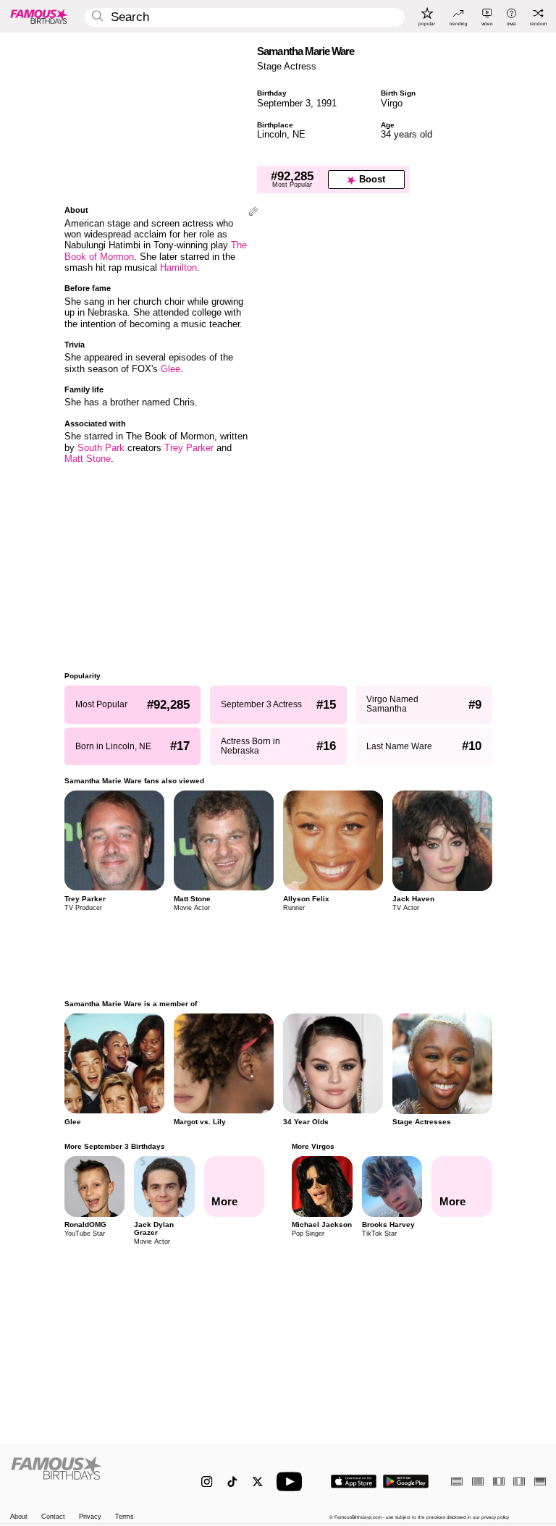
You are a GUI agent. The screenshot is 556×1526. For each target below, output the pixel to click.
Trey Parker (189, 447)
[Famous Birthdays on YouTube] (292, 1481)
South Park (101, 447)
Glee (170, 368)
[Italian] (519, 1481)
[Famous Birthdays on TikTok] (232, 1481)
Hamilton (178, 267)
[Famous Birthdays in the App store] (353, 1481)
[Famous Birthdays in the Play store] (406, 1481)
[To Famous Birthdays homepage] (39, 16)
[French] (499, 1481)
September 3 (284, 103)
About (19, 1517)
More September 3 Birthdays (114, 1146)
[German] (540, 1481)
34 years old (406, 134)
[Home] (90, 1475)
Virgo (392, 103)
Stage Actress (286, 66)
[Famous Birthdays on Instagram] (206, 1481)
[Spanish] (457, 1481)
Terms (124, 1517)
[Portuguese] (478, 1481)
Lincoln (272, 134)
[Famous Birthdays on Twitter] (257, 1481)
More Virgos (313, 1146)
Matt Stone (87, 458)
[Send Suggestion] (253, 212)
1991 (326, 103)
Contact (53, 1517)
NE (299, 134)
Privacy (90, 1517)
